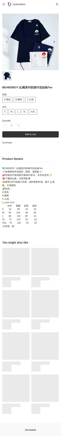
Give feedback (30, 430)
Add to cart (30, 134)
